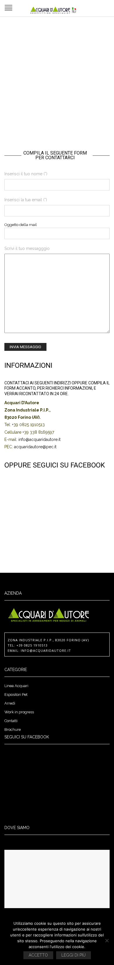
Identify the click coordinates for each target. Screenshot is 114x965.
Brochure (12, 729)
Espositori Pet (15, 694)
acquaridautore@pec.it (35, 446)
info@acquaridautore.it (39, 439)
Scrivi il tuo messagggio (27, 248)
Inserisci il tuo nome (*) (25, 173)
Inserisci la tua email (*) (25, 199)
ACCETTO (38, 955)
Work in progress (19, 712)
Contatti (11, 721)
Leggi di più (73, 955)
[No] (107, 940)
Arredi (9, 703)
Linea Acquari (16, 686)
